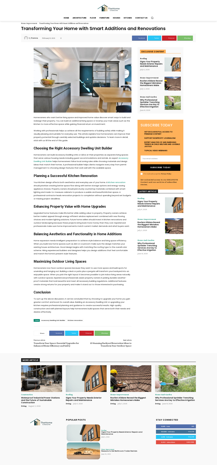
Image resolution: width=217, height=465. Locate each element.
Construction (27, 395)
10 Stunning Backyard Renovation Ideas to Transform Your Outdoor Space (110, 344)
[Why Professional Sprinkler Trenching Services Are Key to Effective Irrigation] (173, 103)
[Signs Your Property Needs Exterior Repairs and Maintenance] (173, 64)
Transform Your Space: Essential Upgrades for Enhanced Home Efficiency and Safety (56, 344)
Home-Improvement (29, 23)
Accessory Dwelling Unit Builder (53, 320)
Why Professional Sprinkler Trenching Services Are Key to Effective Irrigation (149, 103)
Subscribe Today (160, 167)
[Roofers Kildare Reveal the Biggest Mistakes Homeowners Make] (173, 84)
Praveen (34, 38)
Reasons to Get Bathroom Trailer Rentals (119, 451)
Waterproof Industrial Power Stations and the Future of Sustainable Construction (40, 400)
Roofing (143, 58)
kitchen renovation (75, 320)
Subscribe (190, 442)
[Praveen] (26, 38)
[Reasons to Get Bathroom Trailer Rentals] (83, 450)
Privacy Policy (166, 174)
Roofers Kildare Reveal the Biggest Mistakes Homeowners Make (151, 83)
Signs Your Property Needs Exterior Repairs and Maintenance (151, 63)
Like (193, 426)
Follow (191, 432)
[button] (152, 18)
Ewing (23, 406)
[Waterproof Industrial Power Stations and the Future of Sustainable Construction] (41, 378)
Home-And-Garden (148, 97)
